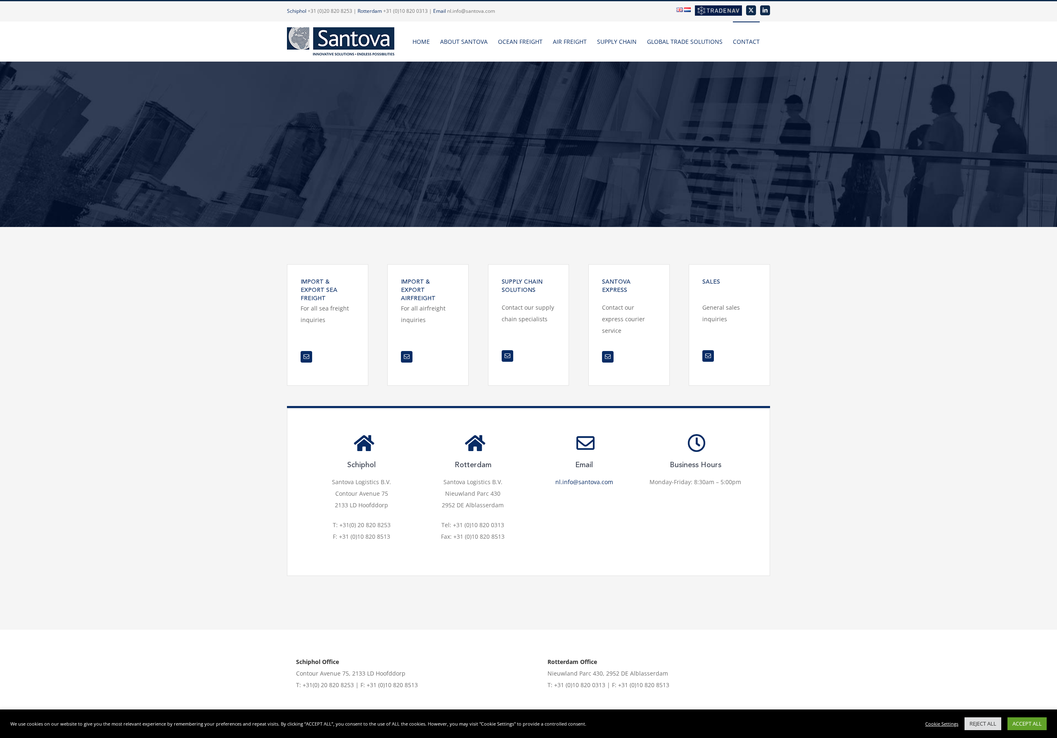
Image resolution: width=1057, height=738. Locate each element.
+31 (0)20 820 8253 (330, 10)
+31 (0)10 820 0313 (405, 10)
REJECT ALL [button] (982, 723)
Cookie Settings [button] (941, 724)
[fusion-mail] (306, 357)
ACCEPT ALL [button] (1027, 723)
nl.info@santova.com (471, 10)
